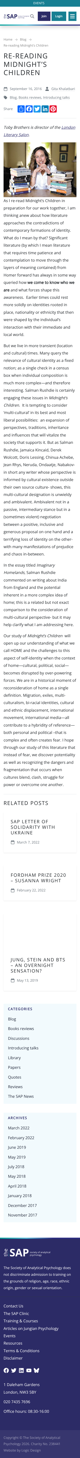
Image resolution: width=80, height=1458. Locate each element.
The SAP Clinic (16, 1313)
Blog (13, 97)
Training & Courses (21, 1321)
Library (14, 1058)
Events (10, 1336)
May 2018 (17, 1176)
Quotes (14, 1077)
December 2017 (22, 1205)
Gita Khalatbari (63, 88)
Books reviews (29, 97)
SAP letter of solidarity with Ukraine (33, 827)
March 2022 (19, 1128)
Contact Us (13, 1306)
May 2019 (17, 1157)
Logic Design (31, 1450)
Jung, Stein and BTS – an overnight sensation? (38, 965)
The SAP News (21, 1096)
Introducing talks (56, 97)
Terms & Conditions (22, 1351)
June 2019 (17, 1147)
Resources (13, 1343)
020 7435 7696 (17, 1402)
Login (58, 16)
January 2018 (20, 1195)
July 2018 (16, 1166)
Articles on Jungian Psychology (31, 1328)
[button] (72, 16)
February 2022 (21, 1138)
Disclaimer (13, 1358)
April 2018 (17, 1186)
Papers (14, 1067)
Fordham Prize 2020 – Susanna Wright (38, 878)
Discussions (18, 1038)
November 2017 (22, 1215)
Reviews (15, 1086)
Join (44, 16)
